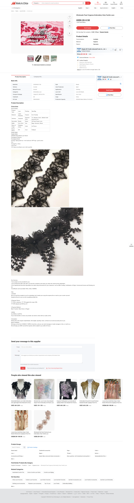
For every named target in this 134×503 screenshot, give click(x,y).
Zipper (40, 453)
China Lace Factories (17, 479)
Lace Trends (56, 483)
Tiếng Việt (102, 493)
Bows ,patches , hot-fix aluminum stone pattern (78, 456)
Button (96, 453)
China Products (36, 491)
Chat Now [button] (112, 28)
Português (41, 493)
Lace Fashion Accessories (91, 479)
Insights (106, 491)
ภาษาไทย (92, 493)
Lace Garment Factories (59, 479)
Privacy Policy (90, 497)
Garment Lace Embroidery (106, 479)
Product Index (94, 491)
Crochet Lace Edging (49, 472)
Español (35, 493)
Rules (122, 8)
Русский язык (53, 493)
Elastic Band (14, 450)
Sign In (79, 69)
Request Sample (104, 32)
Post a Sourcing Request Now (54, 368)
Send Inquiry (87, 28)
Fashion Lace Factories (31, 479)
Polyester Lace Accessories (34, 483)
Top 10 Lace (47, 483)
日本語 (84, 493)
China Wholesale (60, 491)
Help (95, 8)
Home (12, 11)
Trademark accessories (44, 450)
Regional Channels (85, 491)
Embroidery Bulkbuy (67, 483)
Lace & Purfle (22, 11)
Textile (16, 11)
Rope (68, 450)
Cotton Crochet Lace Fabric (34, 472)
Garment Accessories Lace (75, 479)
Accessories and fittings (17, 456)
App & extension (104, 8)
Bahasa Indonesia (110, 493)
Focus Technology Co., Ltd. (57, 497)
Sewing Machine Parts (100, 456)
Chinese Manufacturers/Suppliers (49, 491)
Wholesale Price (69, 491)
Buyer (87, 8)
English (30, 493)
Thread (68, 453)
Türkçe (97, 493)
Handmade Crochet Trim (18, 472)
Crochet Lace (29, 11)
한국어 (79, 493)
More (12, 486)
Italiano (59, 493)
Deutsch (64, 493)
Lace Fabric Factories (45, 479)
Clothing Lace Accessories (18, 483)
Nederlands (70, 493)
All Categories (16, 8)
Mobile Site (100, 491)
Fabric (96, 450)
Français (47, 493)
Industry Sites (77, 491)
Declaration (83, 497)
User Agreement (75, 497)
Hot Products (29, 491)
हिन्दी (88, 493)
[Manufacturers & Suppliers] (19, 3)
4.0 (104, 79)
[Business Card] (120, 83)
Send (23, 368)
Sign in (121, 4)
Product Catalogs (33, 447)
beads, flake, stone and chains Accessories (49, 456)
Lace (12, 453)
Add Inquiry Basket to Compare (42, 65)
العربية (75, 493)
